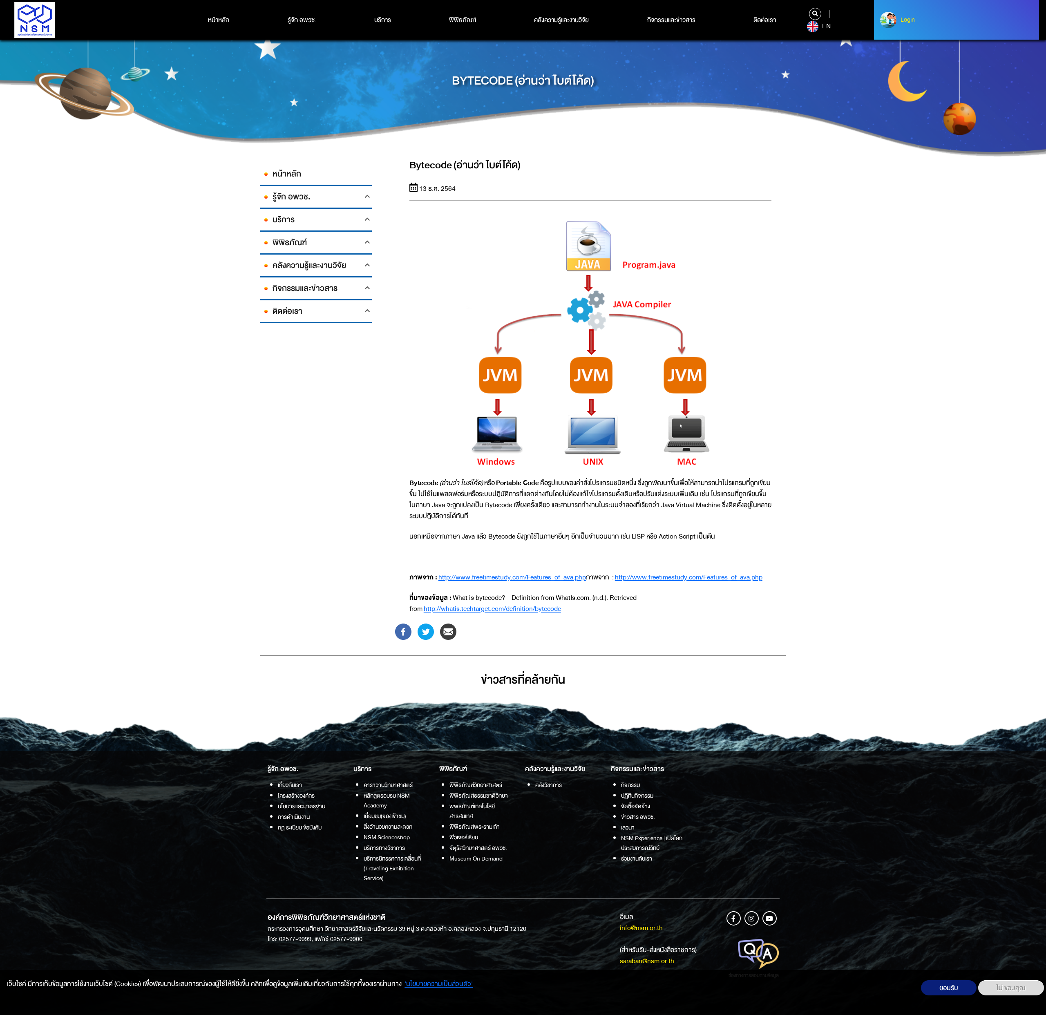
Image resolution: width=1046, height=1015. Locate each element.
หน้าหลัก (218, 20)
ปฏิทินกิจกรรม (637, 795)
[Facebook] (403, 631)
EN (825, 26)
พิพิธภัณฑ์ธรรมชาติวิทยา (478, 795)
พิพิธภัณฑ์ (462, 20)
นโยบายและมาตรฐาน (301, 806)
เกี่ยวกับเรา (290, 785)
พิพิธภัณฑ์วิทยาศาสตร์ (475, 785)
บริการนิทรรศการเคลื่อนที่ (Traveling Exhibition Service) (392, 868)
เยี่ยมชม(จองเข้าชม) (385, 816)
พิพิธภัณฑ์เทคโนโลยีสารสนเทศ (472, 811)
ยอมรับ (948, 987)
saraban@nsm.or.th (647, 960)
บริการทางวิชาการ (384, 848)
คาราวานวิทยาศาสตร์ (388, 785)
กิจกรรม (630, 785)
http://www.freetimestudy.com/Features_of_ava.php (512, 577)
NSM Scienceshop (387, 837)
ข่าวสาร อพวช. (638, 817)
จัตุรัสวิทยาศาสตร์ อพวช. (478, 848)
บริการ (382, 20)
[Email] (448, 631)
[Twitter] (426, 631)
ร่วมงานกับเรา (636, 858)
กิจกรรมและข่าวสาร (671, 20)
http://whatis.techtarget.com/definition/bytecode (492, 608)
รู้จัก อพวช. (302, 20)
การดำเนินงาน (294, 817)
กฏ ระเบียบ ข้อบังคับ (300, 827)
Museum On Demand (476, 858)
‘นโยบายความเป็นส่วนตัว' (439, 983)
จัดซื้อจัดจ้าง (635, 806)
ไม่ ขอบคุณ (1011, 987)
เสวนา (628, 827)
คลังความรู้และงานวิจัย (561, 20)
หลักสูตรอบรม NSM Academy (387, 800)
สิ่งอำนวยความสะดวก (388, 827)
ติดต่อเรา (764, 20)
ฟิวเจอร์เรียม (463, 837)
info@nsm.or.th (641, 927)
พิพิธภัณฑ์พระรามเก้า (474, 827)
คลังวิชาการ (548, 785)
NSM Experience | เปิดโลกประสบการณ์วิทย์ (651, 843)
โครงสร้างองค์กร (296, 795)
